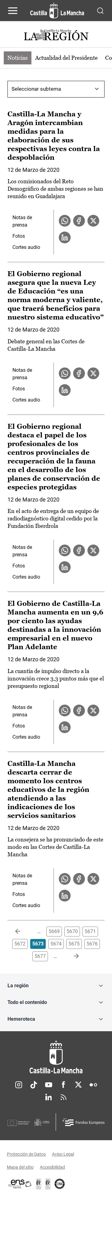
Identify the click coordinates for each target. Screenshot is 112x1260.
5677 (40, 956)
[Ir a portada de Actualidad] (56, 36)
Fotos (18, 236)
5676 (92, 944)
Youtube (48, 1084)
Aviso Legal (63, 1154)
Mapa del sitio (20, 1167)
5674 (56, 944)
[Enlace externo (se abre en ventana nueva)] (47, 1183)
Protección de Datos (26, 1154)
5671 (90, 931)
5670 (72, 931)
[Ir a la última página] (71, 956)
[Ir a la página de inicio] (57, 10)
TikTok (33, 1084)
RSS (63, 1097)
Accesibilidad (52, 1167)
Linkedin (48, 1097)
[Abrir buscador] (100, 10)
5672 (20, 944)
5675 (74, 944)
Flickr (93, 1084)
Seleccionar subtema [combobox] (36, 89)
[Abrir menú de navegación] (13, 10)
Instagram (18, 1084)
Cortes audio (26, 247)
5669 (54, 931)
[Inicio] (56, 1057)
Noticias (17, 57)
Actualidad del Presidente (66, 57)
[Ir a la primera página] (22, 931)
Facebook (63, 1084)
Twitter (78, 1084)
